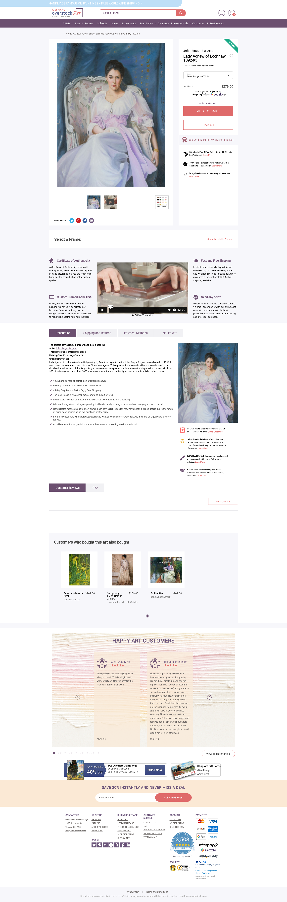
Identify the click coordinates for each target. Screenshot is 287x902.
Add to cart (208, 111)
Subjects (102, 23)
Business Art (217, 23)
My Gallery (175, 819)
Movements (129, 23)
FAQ (145, 826)
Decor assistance (153, 833)
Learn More (208, 155)
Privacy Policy (132, 891)
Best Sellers (147, 23)
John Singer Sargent (93, 33)
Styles (114, 23)
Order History (177, 827)
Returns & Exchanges (154, 829)
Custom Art (198, 23)
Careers (96, 823)
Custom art (123, 838)
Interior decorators (128, 827)
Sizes (77, 23)
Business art (124, 830)
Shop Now (155, 770)
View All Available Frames (219, 239)
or (216, 94)
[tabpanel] (79, 578)
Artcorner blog (100, 827)
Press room (97, 830)
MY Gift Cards (177, 823)
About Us (96, 819)
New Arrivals (181, 23)
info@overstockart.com (75, 830)
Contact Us (149, 822)
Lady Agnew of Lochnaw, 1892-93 (123, 33)
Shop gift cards (125, 834)
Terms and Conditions (157, 891)
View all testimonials (218, 754)
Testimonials (150, 837)
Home (69, 33)
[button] (209, 697)
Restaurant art (125, 823)
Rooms (89, 23)
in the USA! (202, 475)
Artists (66, 23)
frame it (208, 124)
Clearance (163, 23)
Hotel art (122, 819)
